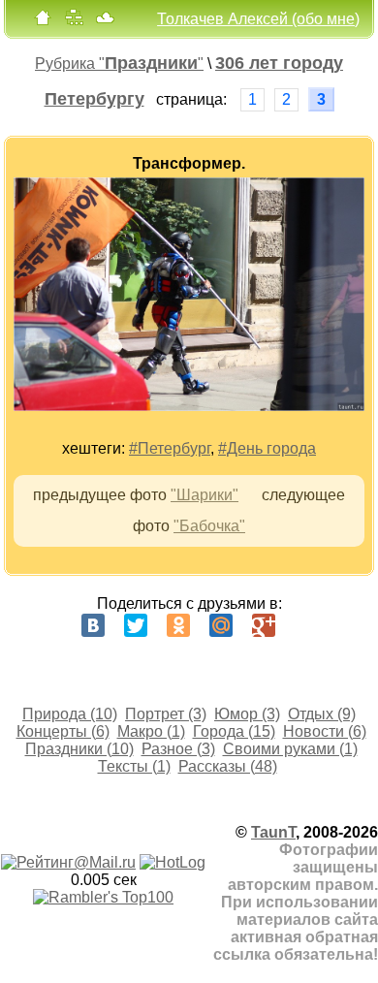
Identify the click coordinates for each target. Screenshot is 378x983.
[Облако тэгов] (104, 22)
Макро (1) (151, 731)
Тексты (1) (134, 766)
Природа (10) (69, 714)
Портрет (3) (165, 714)
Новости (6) (324, 731)
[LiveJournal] (306, 625)
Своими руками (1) (290, 749)
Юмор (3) (247, 714)
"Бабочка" (209, 526)
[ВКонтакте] (93, 625)
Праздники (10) (79, 749)
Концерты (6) (63, 731)
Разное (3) (178, 749)
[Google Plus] (263, 625)
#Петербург (169, 448)
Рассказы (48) (227, 766)
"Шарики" (204, 495)
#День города (267, 448)
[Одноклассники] (178, 625)
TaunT (273, 832)
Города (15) (234, 731)
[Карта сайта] (73, 22)
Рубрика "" (119, 63)
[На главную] (42, 22)
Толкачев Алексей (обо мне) (258, 19)
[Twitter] (135, 625)
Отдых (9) (322, 714)
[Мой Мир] (221, 625)
